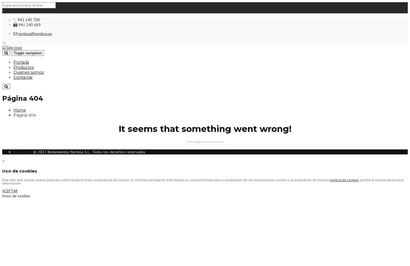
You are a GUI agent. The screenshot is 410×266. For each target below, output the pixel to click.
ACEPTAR (10, 190)
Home (19, 110)
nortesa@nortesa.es (35, 33)
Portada (21, 62)
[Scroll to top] (3, 160)
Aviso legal (22, 151)
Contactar (23, 77)
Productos (23, 67)
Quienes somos (28, 72)
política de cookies (344, 180)
